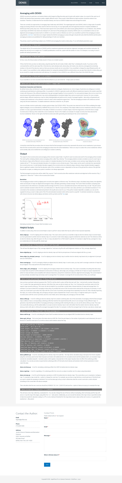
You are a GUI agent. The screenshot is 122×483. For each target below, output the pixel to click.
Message (47, 435)
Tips (63, 194)
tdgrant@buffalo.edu (21, 419)
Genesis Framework (66, 479)
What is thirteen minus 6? (52, 455)
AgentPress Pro (55, 479)
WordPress (74, 479)
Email (46, 427)
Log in (79, 479)
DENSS (22, 3)
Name (46, 418)
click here (30, 35)
